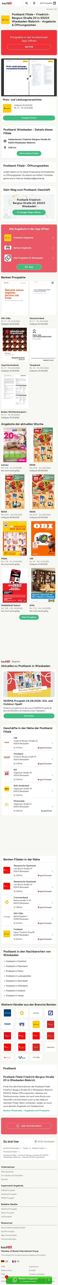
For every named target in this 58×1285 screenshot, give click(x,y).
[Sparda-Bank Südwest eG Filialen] (7, 1024)
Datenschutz (6, 1270)
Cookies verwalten (37, 1274)
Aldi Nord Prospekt (9, 1209)
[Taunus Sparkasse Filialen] (22, 1036)
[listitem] (14, 303)
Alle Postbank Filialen (29, 153)
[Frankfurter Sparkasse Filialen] (22, 1047)
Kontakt (32, 1270)
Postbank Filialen (10, 1152)
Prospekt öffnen (29, 118)
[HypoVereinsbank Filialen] (36, 1013)
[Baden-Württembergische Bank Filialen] (7, 1013)
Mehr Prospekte (29, 617)
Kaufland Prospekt (8, 1194)
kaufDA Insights (7, 1231)
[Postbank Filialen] (36, 1024)
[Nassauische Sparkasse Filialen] (7, 1047)
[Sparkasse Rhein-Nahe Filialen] (50, 1024)
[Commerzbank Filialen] (22, 1013)
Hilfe (3, 1266)
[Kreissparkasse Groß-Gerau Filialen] (36, 1047)
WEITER (29, 47)
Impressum (34, 1266)
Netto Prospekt (7, 1213)
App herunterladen (9, 1235)
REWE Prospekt (7, 1198)
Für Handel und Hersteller (12, 1175)
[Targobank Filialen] (50, 1047)
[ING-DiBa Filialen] (36, 1057)
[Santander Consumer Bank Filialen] (7, 1057)
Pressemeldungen (8, 1239)
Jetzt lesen (29, 716)
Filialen (26, 1148)
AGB (3, 1274)
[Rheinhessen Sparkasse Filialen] (50, 1036)
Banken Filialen (38, 1148)
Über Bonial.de (7, 1172)
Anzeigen (50, 9)
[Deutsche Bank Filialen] (50, 1013)
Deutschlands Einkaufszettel (13, 1227)
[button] (29, 90)
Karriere (4, 1179)
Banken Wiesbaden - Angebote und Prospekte (26, 1110)
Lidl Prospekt (6, 1216)
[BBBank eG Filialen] (22, 1057)
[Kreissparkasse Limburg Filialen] (36, 1036)
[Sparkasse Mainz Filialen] (7, 1036)
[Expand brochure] (29, 77)
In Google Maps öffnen (29, 212)
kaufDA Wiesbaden (11, 1148)
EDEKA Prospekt (8, 1190)
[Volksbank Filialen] (22, 1024)
